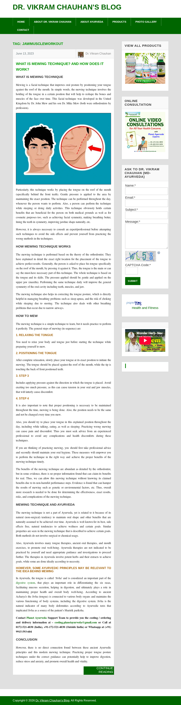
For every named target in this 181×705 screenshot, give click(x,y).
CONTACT (23, 30)
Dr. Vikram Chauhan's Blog (67, 7)
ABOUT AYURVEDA (91, 21)
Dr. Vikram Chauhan (98, 53)
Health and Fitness (145, 308)
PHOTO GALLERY (146, 21)
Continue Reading (105, 670)
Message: (132, 221)
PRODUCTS (119, 21)
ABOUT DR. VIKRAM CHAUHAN (52, 21)
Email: (130, 197)
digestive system (25, 582)
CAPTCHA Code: (138, 265)
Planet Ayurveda (37, 618)
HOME (21, 21)
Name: (130, 185)
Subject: (131, 209)
